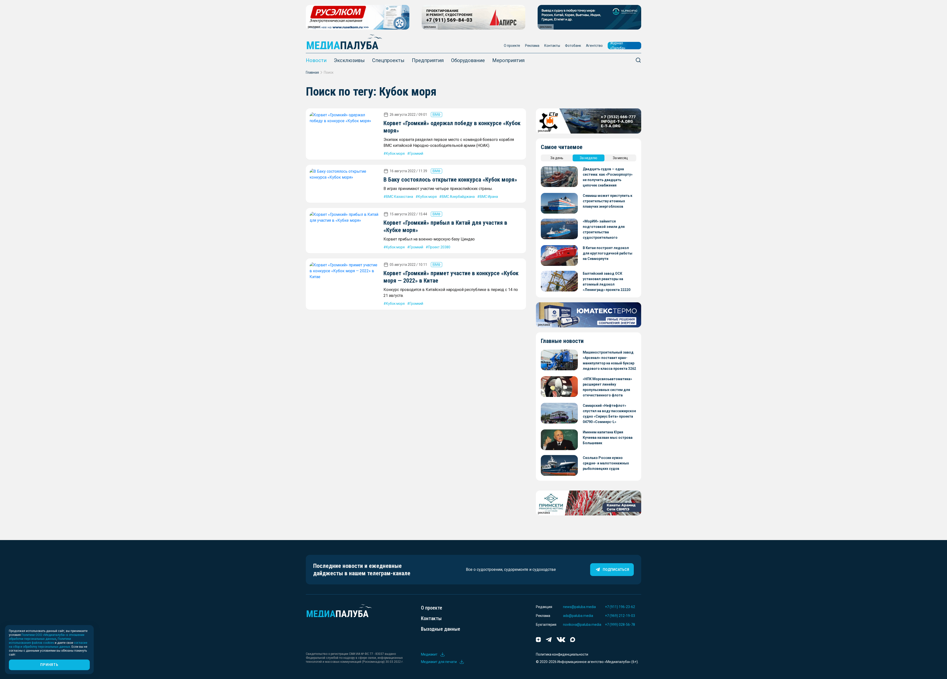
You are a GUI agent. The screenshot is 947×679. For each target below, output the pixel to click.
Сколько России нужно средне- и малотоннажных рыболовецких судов (606, 463)
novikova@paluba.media (582, 625)
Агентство (594, 46)
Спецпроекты (388, 60)
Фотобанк (573, 46)
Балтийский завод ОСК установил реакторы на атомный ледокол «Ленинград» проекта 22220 (606, 282)
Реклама (532, 46)
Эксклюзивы (349, 60)
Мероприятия (508, 60)
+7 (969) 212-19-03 (620, 616)
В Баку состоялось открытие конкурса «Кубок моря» (450, 179)
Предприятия (428, 60)
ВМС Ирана (489, 197)
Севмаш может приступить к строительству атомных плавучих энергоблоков (607, 201)
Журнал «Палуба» (617, 45)
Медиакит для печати (439, 662)
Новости (316, 60)
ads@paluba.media (578, 616)
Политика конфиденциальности (562, 654)
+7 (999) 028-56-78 (620, 625)
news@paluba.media (579, 607)
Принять (49, 665)
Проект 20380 (439, 247)
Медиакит (429, 654)
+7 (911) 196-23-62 (620, 607)
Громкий (416, 153)
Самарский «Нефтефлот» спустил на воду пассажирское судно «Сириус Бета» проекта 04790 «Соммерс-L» (609, 414)
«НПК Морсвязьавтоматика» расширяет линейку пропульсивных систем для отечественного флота (607, 387)
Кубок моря (395, 153)
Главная (312, 72)
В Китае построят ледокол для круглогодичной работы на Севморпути (607, 253)
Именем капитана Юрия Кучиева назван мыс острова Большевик (608, 437)
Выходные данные (440, 629)
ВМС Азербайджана (458, 197)
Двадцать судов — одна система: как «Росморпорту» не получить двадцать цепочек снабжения (608, 177)
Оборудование (468, 60)
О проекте (512, 46)
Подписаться (616, 570)
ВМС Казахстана (399, 197)
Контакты (552, 46)
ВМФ (436, 115)
